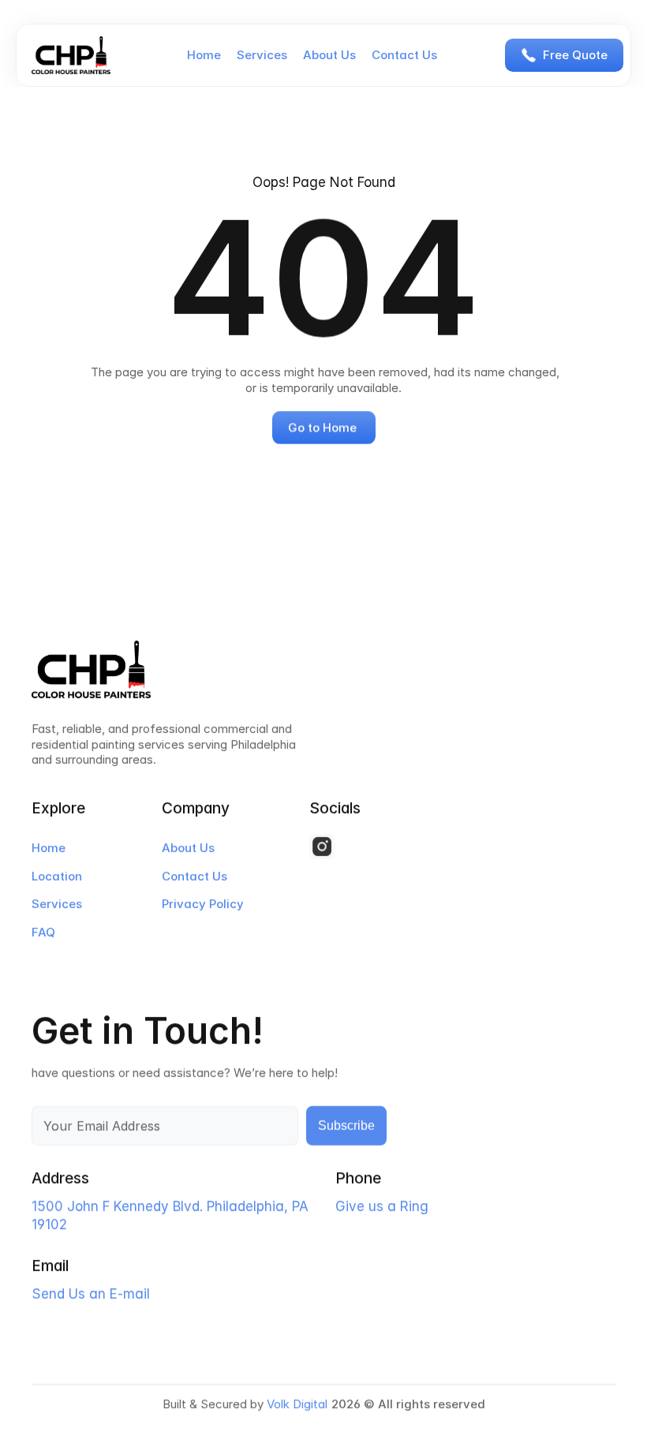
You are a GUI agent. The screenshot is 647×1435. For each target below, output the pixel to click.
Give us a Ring (381, 1207)
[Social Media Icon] (322, 846)
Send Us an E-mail (91, 1294)
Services (262, 54)
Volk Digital (297, 1403)
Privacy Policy (203, 903)
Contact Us (404, 54)
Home (204, 54)
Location (57, 876)
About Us (329, 54)
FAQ (43, 932)
